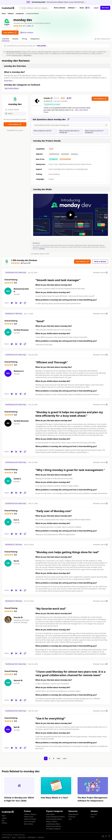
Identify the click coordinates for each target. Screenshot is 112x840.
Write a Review (59, 8)
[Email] (20, 303)
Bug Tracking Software (12, 88)
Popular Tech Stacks (30, 819)
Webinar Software (51, 821)
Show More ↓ (8, 81)
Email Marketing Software (54, 819)
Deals (84, 8)
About (3, 816)
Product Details (13, 110)
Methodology (27, 55)
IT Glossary (71, 817)
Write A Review (28, 824)
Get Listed (94, 814)
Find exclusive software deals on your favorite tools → (66, 2)
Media (10, 113)
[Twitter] (12, 303)
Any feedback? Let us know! (15, 130)
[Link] (25, 303)
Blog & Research (73, 814)
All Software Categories (53, 829)
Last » (65, 758)
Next (58, 758)
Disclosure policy (17, 55)
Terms (14, 837)
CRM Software (50, 814)
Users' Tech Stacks (29, 821)
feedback (42, 249)
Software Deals (28, 817)
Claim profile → (42, 46)
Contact (4, 818)
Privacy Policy (22, 837)
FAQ (3, 820)
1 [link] (45, 758)
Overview (5, 39)
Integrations (35, 39)
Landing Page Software (53, 824)
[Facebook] (109, 836)
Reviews (15, 39)
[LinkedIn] (16, 303)
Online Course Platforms (53, 826)
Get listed (105, 8)
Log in (96, 8)
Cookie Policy (6, 837)
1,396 (28, 26)
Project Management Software (55, 817)
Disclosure (41, 837)
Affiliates (4, 823)
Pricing (24, 39)
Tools (70, 819)
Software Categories (30, 814)
